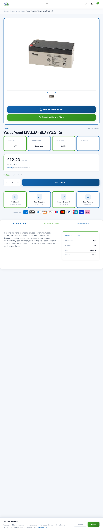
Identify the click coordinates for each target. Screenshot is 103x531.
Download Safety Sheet (53, 117)
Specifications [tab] (51, 223)
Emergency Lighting (17, 11)
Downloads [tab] (83, 223)
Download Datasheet (53, 109)
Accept (93, 524)
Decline (80, 524)
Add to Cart (60, 182)
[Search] (86, 4)
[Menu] (46, 4)
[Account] (91, 4)
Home (6, 11)
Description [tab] (19, 223)
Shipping (10, 167)
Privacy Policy (43, 527)
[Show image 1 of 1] (51, 96)
